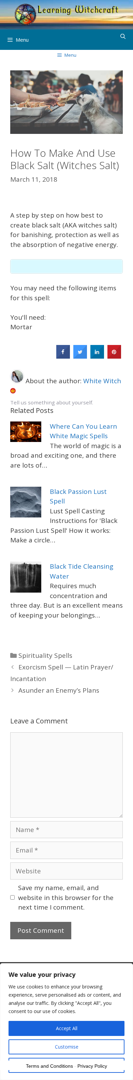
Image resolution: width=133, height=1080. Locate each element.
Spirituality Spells (45, 655)
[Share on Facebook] (63, 356)
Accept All (66, 1028)
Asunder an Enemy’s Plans (58, 690)
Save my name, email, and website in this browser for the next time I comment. (66, 897)
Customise (66, 1046)
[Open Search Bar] (123, 36)
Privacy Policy (92, 1066)
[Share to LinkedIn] (97, 356)
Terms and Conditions (49, 1066)
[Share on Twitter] (80, 356)
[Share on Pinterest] (114, 356)
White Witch (102, 380)
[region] (66, 1021)
